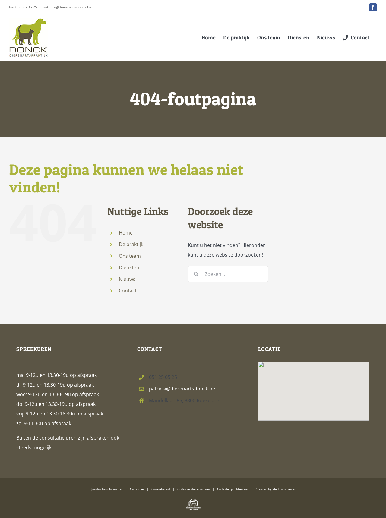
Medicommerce (283, 489)
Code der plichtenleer (232, 489)
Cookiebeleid (160, 489)
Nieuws (127, 279)
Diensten (129, 267)
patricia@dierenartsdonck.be (67, 7)
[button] (313, 382)
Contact (128, 290)
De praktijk (131, 244)
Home (126, 232)
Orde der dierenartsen (193, 489)
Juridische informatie (106, 489)
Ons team (130, 256)
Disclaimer (136, 489)
